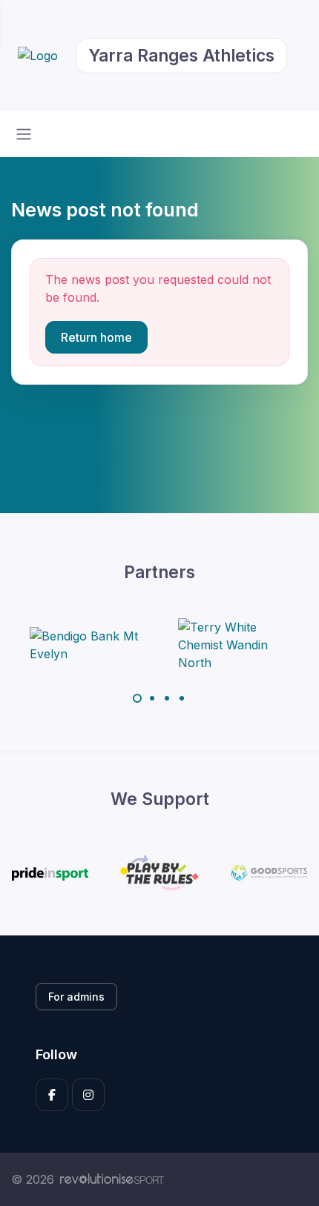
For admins (76, 996)
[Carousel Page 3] (166, 698)
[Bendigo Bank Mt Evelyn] (85, 645)
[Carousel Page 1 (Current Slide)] (137, 698)
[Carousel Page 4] (181, 698)
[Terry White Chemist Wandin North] (233, 645)
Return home (96, 337)
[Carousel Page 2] (152, 698)
